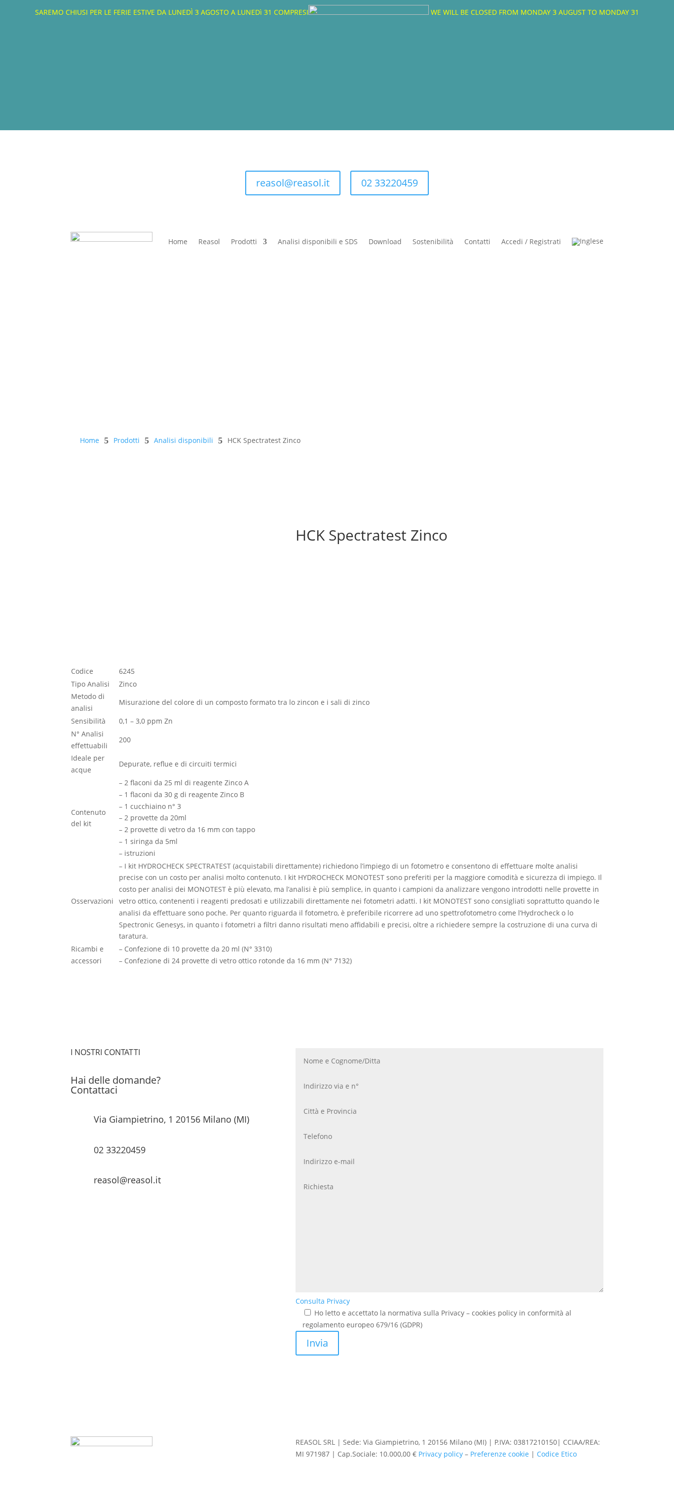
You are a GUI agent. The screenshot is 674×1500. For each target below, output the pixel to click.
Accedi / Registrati (531, 241)
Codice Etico (557, 1454)
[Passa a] (587, 241)
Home (177, 241)
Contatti (477, 241)
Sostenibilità (432, 241)
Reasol (209, 241)
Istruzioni (327, 599)
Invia (317, 1343)
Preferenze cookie (499, 1454)
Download (385, 241)
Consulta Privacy (323, 1301)
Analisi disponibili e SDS (318, 241)
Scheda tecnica (340, 565)
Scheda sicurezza (345, 582)
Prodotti (244, 241)
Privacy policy (440, 1454)
